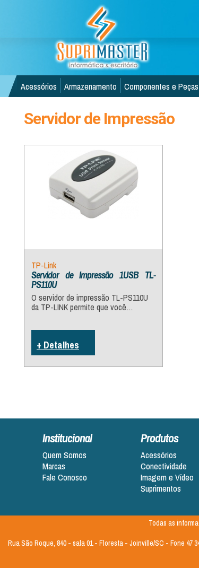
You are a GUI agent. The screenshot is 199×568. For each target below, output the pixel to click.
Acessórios (39, 86)
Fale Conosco (64, 477)
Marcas (53, 466)
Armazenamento (90, 86)
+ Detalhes (58, 345)
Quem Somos (64, 455)
